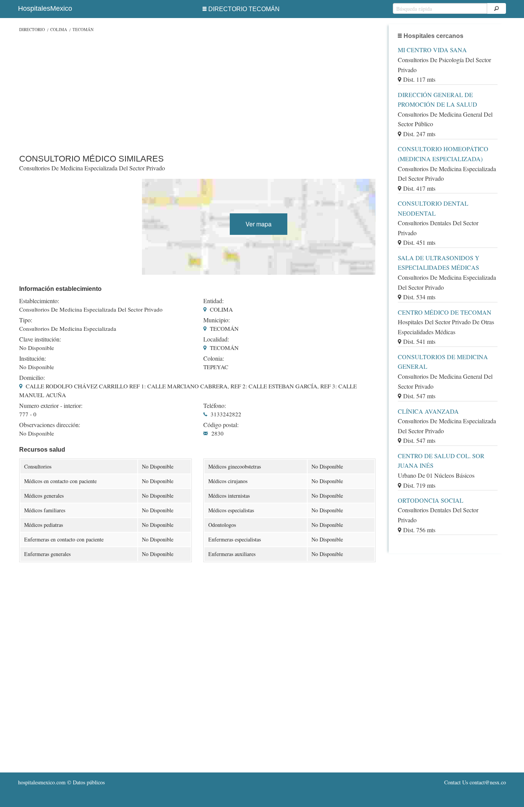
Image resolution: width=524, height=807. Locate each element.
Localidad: (216, 339)
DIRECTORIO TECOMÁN (244, 9)
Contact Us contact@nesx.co (475, 782)
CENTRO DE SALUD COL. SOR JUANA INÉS (441, 461)
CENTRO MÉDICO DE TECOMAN (444, 312)
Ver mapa (259, 223)
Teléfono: (214, 406)
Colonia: (213, 358)
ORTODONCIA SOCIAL (430, 500)
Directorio (32, 29)
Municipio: (216, 320)
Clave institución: (40, 339)
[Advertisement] (197, 91)
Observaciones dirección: (49, 425)
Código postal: (221, 425)
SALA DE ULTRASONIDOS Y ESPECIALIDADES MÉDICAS (439, 263)
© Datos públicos (61, 782)
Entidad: (213, 301)
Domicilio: (32, 378)
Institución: (32, 358)
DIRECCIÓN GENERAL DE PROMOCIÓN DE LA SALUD (437, 100)
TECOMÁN (83, 29)
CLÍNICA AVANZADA (428, 411)
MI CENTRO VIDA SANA (432, 50)
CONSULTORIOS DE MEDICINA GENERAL (443, 362)
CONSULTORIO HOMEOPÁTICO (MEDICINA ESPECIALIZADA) (443, 154)
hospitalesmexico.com (42, 782)
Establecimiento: (39, 301)
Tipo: (25, 320)
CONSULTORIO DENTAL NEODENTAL (433, 208)
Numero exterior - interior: (50, 406)
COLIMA (58, 29)
